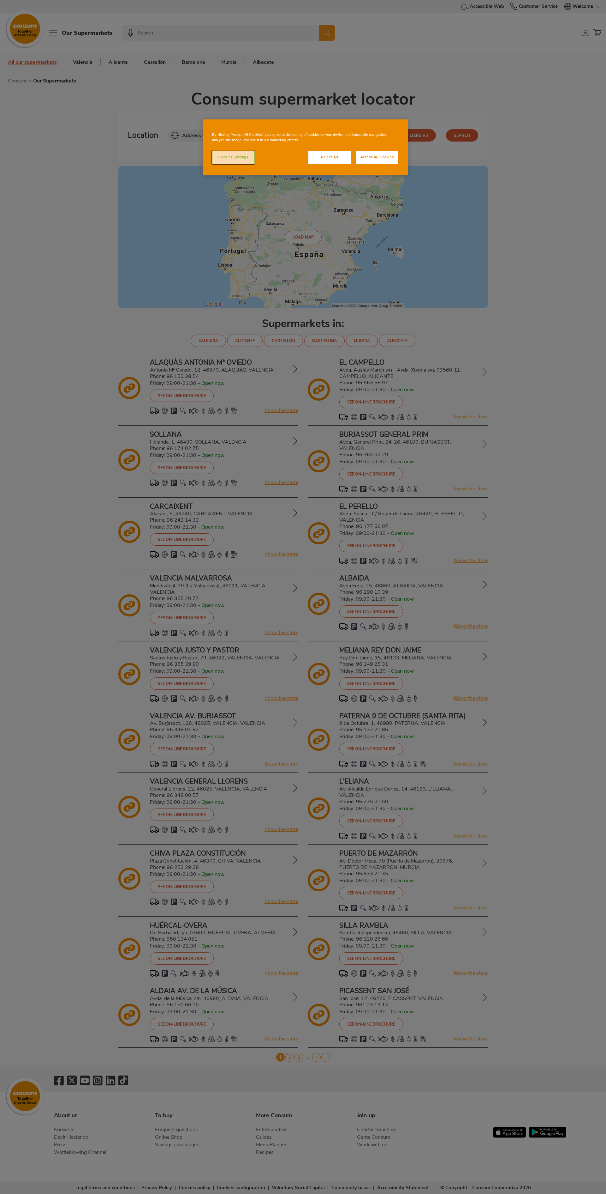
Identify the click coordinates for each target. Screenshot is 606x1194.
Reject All (329, 157)
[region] (305, 147)
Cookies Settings (233, 157)
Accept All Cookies (377, 157)
